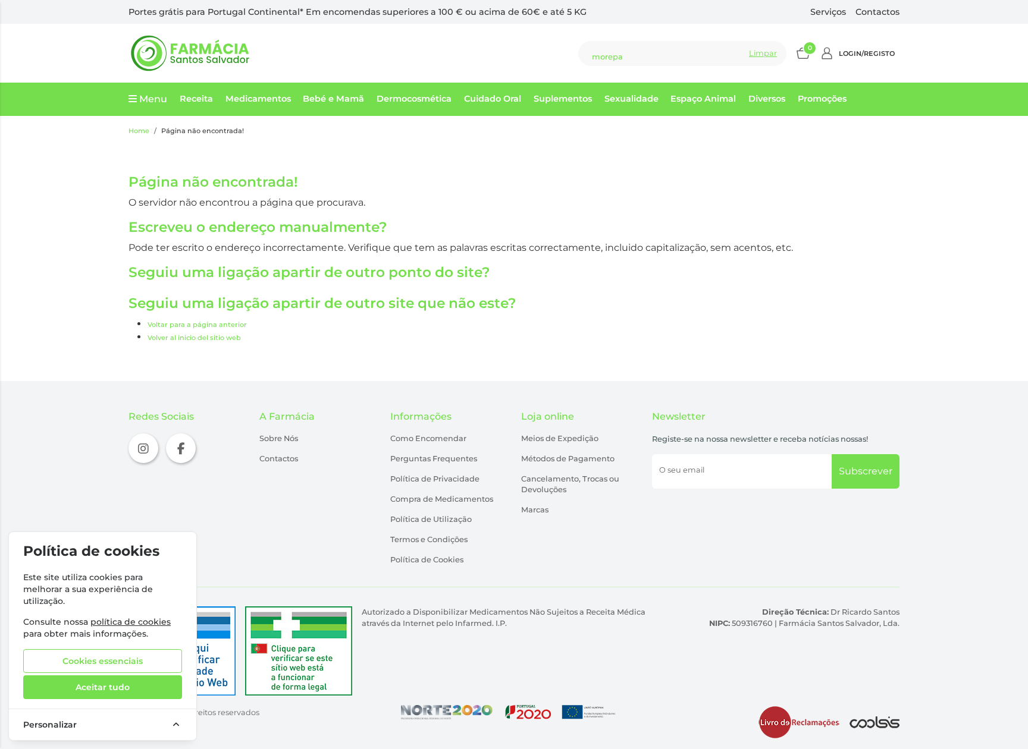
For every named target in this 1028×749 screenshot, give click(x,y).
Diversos (766, 98)
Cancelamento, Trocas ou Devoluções (570, 484)
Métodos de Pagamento (568, 458)
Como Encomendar (428, 438)
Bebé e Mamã (333, 98)
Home (138, 131)
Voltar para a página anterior (197, 324)
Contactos (877, 12)
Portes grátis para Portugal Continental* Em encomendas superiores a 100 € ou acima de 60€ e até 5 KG (357, 12)
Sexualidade (631, 98)
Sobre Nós (278, 438)
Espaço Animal (703, 98)
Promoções (822, 98)
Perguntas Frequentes (433, 458)
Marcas (535, 509)
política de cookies (130, 621)
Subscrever (865, 471)
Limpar (763, 53)
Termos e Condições (429, 539)
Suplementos (563, 98)
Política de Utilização (431, 519)
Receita (196, 98)
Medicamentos (258, 98)
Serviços (828, 12)
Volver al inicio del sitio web (194, 337)
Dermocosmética (414, 98)
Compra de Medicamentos (441, 499)
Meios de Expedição (559, 438)
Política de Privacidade (434, 478)
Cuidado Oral (492, 98)
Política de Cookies (426, 559)
